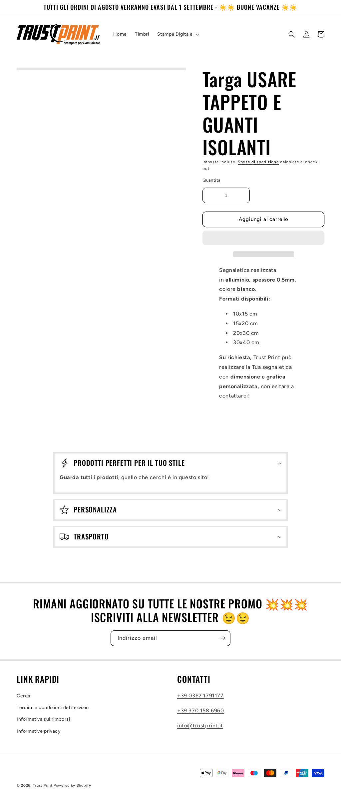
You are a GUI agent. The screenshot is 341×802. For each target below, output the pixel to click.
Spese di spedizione (258, 162)
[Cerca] (291, 34)
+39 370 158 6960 (200, 710)
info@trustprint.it (200, 725)
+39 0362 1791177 (200, 695)
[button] (263, 238)
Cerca (23, 696)
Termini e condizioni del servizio (53, 707)
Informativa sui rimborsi (43, 719)
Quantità (211, 180)
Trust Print (43, 785)
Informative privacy (39, 731)
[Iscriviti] (222, 638)
